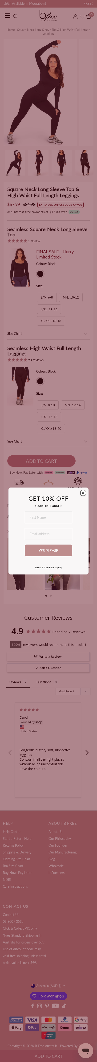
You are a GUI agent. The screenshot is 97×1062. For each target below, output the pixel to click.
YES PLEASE (48, 550)
